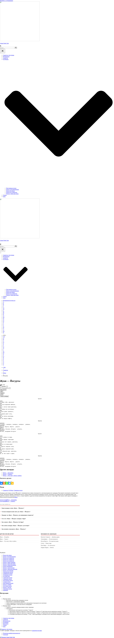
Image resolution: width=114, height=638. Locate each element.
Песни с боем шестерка (12, 193)
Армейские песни (8, 573)
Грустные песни (7, 586)
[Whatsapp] (6, 482)
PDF (2, 391)
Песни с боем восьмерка (9, 565)
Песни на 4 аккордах (11, 192)
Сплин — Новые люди (46, 543)
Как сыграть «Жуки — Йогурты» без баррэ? (13, 522)
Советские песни (7, 577)
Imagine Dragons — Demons (47, 547)
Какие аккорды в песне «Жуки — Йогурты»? (13, 508)
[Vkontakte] (1, 482)
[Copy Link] (12, 482)
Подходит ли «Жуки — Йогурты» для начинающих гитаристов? (18, 515)
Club (4, 367)
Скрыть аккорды (4, 396)
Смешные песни (18, 490)
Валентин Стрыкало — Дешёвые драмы (50, 537)
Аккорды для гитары (8, 55)
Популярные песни (11, 188)
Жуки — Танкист (7, 474)
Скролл (2, 393)
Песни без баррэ (10, 191)
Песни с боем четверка (9, 562)
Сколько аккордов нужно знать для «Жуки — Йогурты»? (16, 511)
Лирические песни (8, 572)
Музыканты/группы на (9, 300)
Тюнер (5, 195)
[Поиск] (0, 46)
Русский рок (6, 576)
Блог (4, 196)
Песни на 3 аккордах (8, 559)
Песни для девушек (8, 570)
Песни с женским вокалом (10, 569)
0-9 (4, 336)
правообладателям (37, 630)
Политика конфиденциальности (11, 633)
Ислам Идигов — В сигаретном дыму (49, 541)
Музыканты (6, 56)
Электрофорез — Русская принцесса (49, 539)
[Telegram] (9, 482)
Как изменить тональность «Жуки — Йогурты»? (14, 529)
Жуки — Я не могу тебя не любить (12, 475)
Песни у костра (7, 587)
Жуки (4, 373)
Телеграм (5, 634)
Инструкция (3, 389)
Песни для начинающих (12, 189)
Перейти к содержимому (6, 0)
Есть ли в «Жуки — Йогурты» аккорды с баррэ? (14, 518)
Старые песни (7, 581)
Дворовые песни (7, 588)
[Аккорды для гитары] (6, 629)
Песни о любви (7, 584)
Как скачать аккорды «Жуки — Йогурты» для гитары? (15, 525)
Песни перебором (7, 566)
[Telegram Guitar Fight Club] (7, 637)
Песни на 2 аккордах (8, 558)
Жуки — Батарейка (8, 472)
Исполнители (6, 621)
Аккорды (5, 58)
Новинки (5, 590)
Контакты (5, 623)
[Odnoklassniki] (4, 482)
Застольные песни (8, 580)
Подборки (5, 622)
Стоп (2, 394)
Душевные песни (7, 574)
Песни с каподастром (8, 567)
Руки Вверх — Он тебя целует (48, 545)
